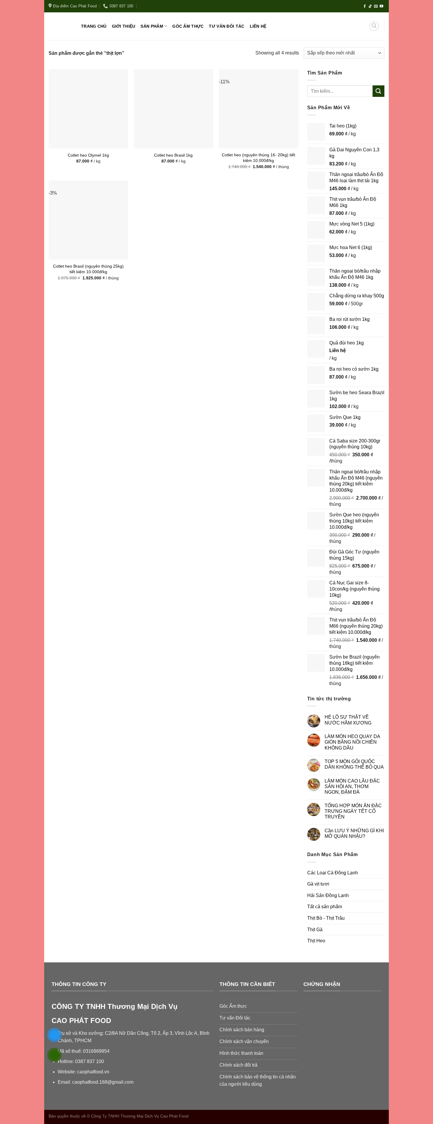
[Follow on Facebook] (364, 6)
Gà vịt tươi (318, 883)
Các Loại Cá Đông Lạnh (332, 872)
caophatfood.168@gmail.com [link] (102, 1082)
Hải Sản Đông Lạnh (328, 895)
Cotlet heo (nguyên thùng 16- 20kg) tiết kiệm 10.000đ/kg (258, 157)
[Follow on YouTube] (381, 6)
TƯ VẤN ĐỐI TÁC (226, 26)
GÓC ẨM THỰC (188, 26)
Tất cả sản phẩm (324, 906)
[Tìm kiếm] (374, 26)
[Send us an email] (376, 6)
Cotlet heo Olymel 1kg (88, 155)
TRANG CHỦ (94, 26)
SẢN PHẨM (152, 26)
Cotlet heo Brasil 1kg (173, 155)
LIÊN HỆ (258, 26)
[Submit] (378, 91)
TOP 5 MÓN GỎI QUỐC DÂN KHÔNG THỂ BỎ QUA (354, 764)
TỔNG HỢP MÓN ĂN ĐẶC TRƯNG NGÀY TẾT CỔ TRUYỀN (353, 811)
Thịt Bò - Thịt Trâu (326, 918)
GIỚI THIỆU (123, 26)
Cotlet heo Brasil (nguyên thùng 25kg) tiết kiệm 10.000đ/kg (88, 269)
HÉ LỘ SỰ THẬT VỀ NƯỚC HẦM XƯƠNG (348, 719)
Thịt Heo (316, 940)
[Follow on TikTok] (370, 6)
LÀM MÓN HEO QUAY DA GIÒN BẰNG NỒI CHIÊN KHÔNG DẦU (352, 742)
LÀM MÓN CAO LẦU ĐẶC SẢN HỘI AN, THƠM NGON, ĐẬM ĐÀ (352, 786)
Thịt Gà (315, 929)
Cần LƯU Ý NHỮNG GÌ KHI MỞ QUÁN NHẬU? (354, 833)
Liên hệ (337, 350)
